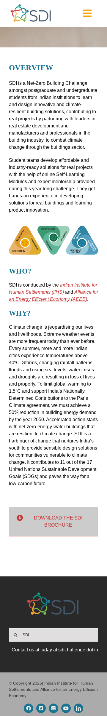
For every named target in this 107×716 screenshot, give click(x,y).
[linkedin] (78, 708)
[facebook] (28, 708)
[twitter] (41, 708)
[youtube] (66, 708)
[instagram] (53, 708)
